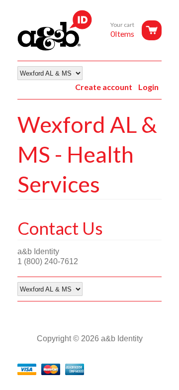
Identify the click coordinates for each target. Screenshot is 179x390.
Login (148, 87)
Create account (103, 87)
